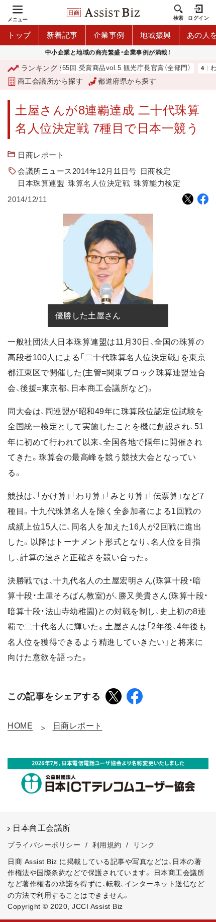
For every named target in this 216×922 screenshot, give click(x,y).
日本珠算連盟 (41, 183)
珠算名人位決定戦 (99, 183)
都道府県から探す (127, 81)
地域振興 (155, 35)
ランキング (39, 68)
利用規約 (107, 845)
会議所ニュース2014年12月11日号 (77, 171)
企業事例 (109, 35)
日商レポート (41, 155)
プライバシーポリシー (44, 845)
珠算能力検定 (157, 183)
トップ (19, 35)
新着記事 (62, 35)
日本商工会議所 (42, 828)
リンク (144, 845)
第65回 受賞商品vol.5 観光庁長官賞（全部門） (116, 68)
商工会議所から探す (50, 81)
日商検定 (155, 171)
